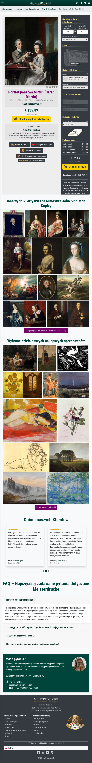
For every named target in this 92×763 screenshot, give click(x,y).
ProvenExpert (20, 561)
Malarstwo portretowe (32, 9)
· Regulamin (8, 725)
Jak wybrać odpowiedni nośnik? (20, 635)
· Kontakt (7, 719)
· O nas (6, 736)
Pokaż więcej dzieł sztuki (46, 507)
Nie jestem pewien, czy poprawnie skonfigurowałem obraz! (32, 644)
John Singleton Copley (49, 9)
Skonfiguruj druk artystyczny (33, 119)
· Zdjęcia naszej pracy (40, 727)
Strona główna (7, 9)
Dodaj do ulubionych (43, 145)
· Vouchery (36, 730)
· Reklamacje (8, 733)
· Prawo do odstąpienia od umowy (15, 730)
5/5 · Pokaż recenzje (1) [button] (36, 161)
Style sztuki (18, 9)
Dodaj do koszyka (76, 166)
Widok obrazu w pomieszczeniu (33, 156)
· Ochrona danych (9, 727)
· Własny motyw (38, 719)
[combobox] (75, 39)
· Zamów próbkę (38, 733)
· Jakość (36, 725)
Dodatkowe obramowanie (70, 36)
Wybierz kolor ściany (32, 150)
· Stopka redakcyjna (10, 722)
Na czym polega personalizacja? (21, 599)
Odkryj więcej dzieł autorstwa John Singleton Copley (46, 330)
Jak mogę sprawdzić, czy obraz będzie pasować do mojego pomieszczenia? (40, 627)
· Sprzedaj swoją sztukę (41, 722)
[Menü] (2, 3)
